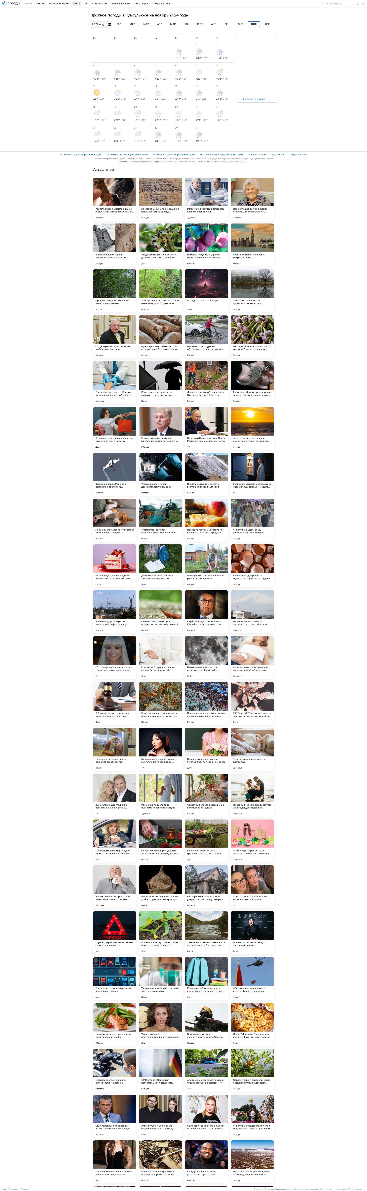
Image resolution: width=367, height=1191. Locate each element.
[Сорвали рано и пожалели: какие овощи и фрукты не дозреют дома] (252, 1070)
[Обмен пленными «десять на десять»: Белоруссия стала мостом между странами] (252, 978)
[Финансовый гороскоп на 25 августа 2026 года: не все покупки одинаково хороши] (252, 841)
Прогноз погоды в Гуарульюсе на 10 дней (222, 154)
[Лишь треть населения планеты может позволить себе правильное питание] (114, 1024)
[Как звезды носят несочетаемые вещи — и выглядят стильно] (114, 1161)
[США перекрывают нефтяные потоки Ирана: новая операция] (114, 1116)
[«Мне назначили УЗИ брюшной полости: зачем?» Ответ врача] (252, 657)
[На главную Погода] (13, 3)
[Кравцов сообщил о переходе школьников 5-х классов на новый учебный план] (206, 978)
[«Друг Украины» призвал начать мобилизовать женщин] (114, 336)
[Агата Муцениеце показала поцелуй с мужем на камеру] (160, 1116)
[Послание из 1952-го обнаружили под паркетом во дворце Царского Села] (160, 199)
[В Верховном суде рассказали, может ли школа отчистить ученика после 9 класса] (114, 703)
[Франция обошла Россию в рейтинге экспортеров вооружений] (114, 474)
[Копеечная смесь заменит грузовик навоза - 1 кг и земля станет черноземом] (206, 841)
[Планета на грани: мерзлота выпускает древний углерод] (206, 474)
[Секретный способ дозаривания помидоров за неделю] (206, 795)
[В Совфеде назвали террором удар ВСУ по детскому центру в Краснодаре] (206, 886)
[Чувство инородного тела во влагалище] (252, 749)
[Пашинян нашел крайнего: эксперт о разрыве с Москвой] (252, 611)
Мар (146, 24)
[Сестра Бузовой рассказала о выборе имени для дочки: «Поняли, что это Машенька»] (252, 886)
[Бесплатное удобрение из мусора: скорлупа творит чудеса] (252, 565)
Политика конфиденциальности (278, 1189)
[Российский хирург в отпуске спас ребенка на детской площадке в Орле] (160, 657)
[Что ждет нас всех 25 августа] (206, 290)
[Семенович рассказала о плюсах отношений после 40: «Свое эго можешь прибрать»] (206, 1116)
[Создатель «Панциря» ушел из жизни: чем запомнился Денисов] (160, 841)
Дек (267, 24)
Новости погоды (257, 154)
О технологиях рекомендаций (305, 1189)
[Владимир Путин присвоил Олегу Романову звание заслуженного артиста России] (206, 428)
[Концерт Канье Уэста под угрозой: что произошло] (206, 1161)
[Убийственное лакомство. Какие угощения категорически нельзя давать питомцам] (114, 199)
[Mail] (4, 3)
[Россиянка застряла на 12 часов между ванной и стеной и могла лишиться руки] (114, 382)
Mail (4, 1189)
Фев (132, 24)
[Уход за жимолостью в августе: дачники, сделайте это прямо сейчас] (160, 245)
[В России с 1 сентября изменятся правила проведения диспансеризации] (206, 199)
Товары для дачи (298, 154)
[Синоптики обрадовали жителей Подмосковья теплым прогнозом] (252, 1116)
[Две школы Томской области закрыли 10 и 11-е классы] (160, 565)
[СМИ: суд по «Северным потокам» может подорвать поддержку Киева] (160, 1070)
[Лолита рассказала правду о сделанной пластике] (252, 932)
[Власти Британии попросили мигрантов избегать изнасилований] (252, 245)
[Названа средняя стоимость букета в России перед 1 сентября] (206, 749)
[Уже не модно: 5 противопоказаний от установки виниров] (160, 1024)
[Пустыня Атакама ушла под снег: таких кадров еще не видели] (252, 1161)
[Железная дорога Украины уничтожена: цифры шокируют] (114, 611)
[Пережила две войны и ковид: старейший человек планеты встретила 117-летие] (252, 199)
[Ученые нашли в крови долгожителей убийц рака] (160, 474)
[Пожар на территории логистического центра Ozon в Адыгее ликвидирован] (206, 1024)
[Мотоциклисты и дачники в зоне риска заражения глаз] (206, 565)
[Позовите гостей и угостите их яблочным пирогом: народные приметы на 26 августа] (206, 520)
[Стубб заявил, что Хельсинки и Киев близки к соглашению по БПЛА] (206, 611)
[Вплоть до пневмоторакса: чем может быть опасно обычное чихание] (114, 886)
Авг (213, 24)
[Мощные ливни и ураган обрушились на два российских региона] (206, 336)
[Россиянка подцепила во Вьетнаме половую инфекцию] (160, 795)
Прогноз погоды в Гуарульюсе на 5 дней (127, 154)
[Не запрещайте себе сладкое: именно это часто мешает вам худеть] (114, 565)
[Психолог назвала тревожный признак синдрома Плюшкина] (160, 1161)
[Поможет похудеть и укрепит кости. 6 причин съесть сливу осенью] (206, 245)
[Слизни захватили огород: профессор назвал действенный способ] (160, 611)
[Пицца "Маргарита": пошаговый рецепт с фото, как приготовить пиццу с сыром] (252, 1024)
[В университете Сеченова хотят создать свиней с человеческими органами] (160, 336)
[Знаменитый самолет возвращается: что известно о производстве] (160, 520)
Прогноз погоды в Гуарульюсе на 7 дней (174, 154)
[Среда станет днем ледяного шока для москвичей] (114, 290)
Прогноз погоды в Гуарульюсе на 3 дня (80, 154)
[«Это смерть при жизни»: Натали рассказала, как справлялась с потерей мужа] (114, 657)
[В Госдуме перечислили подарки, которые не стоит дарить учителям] (114, 428)
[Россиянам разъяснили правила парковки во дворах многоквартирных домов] (114, 978)
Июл (200, 24)
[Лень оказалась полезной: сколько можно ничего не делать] (114, 520)
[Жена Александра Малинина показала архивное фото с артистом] (114, 795)
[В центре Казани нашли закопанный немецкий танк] (114, 245)
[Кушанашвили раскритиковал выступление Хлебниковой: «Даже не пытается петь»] (160, 749)
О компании (13, 1189)
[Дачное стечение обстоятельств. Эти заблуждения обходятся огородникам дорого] (206, 382)
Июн (187, 24)
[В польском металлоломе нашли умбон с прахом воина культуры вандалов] (160, 886)
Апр (159, 24)
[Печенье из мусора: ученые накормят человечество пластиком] (114, 749)
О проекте (258, 1189)
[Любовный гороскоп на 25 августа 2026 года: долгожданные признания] (252, 795)
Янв (119, 24)
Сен (227, 24)
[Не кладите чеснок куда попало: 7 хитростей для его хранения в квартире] (252, 336)
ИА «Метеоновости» (356, 1189)
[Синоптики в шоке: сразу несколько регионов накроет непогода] (252, 520)
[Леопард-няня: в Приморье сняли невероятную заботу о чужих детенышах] (160, 290)
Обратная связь (326, 1189)
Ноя (254, 24)
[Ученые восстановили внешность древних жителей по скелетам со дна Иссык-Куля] (206, 932)
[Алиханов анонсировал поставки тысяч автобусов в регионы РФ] (206, 1070)
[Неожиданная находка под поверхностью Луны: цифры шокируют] (206, 657)
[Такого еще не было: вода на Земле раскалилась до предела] (252, 428)
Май (173, 24)
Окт (240, 24)
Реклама (24, 1189)
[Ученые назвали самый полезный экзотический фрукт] (160, 978)
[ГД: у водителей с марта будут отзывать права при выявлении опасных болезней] (114, 841)
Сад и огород (277, 154)
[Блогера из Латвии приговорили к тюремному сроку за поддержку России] (252, 382)
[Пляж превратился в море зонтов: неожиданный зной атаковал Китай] (206, 703)
